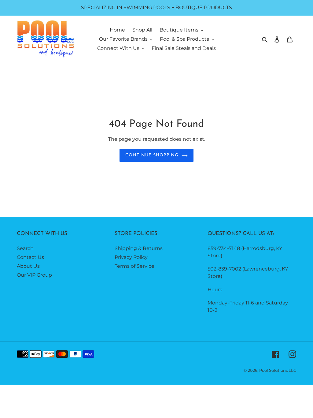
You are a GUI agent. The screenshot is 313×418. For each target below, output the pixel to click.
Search (25, 248)
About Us (28, 266)
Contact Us (30, 257)
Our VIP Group (34, 275)
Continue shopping (152, 155)
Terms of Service (134, 266)
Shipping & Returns (139, 248)
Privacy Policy (131, 257)
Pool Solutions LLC (277, 370)
